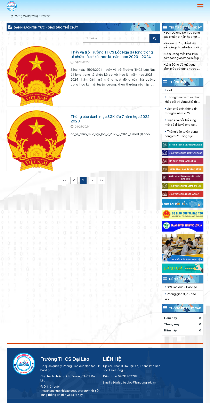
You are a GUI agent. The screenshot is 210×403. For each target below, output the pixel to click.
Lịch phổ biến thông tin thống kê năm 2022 (181, 111)
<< (64, 180)
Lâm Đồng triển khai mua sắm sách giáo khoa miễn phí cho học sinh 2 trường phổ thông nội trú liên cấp (182, 46)
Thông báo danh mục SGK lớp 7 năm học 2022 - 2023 (111, 118)
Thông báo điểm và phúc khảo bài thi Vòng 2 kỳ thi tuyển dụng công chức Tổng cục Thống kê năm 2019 (182, 99)
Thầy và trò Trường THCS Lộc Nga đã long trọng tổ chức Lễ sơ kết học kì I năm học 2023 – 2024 (112, 54)
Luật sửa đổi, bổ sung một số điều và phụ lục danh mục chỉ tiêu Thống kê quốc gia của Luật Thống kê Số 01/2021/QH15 (181, 122)
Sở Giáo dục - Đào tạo (181, 287)
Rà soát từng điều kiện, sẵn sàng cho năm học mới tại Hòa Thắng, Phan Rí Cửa (182, 35)
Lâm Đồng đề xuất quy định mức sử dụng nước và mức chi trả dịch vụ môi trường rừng (182, 57)
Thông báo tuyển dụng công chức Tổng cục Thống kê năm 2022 (181, 134)
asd (169, 90)
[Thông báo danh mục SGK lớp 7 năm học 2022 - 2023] (36, 140)
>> (101, 180)
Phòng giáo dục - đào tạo (180, 296)
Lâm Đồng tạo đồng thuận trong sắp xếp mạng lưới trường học (182, 67)
